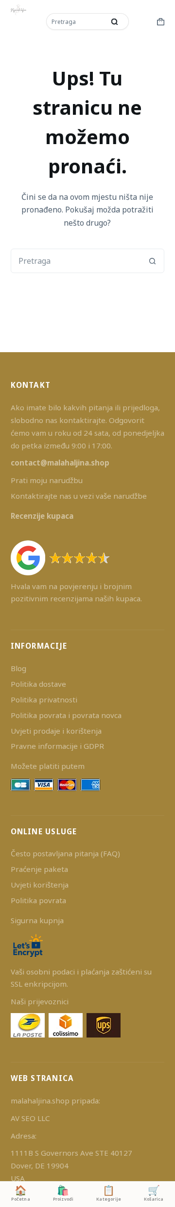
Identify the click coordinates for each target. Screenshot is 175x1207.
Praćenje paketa (39, 869)
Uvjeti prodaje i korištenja (56, 731)
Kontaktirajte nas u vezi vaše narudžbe (79, 496)
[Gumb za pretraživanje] (114, 21)
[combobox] (76, 21)
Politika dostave (38, 684)
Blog (18, 668)
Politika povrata (38, 900)
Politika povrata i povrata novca (66, 715)
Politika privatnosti (44, 699)
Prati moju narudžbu (47, 480)
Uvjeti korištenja (40, 884)
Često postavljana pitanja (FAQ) (65, 853)
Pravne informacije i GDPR (57, 746)
